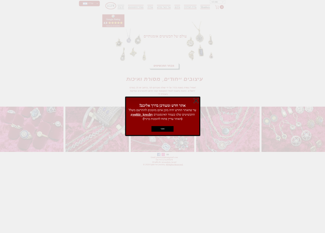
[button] (196, 100)
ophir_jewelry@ (141, 114)
